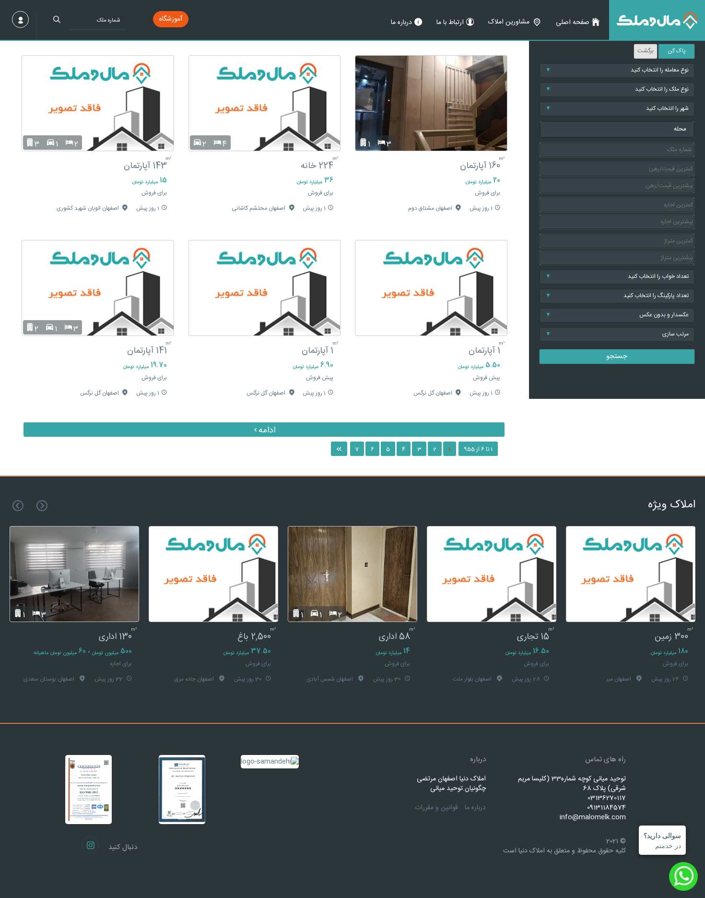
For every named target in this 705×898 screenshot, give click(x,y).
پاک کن (677, 51)
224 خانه (317, 166)
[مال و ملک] (657, 20)
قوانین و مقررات (436, 808)
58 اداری (394, 637)
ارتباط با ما (450, 22)
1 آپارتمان (484, 351)
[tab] (617, 129)
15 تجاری (533, 637)
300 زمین (671, 637)
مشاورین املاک (508, 22)
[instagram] (90, 845)
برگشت (645, 51)
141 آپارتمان (147, 351)
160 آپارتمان (480, 166)
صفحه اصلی (572, 22)
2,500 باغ (254, 637)
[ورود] (20, 19)
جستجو (616, 356)
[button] (617, 129)
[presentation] (42, 505)
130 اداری (115, 637)
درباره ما (401, 22)
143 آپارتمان (145, 166)
